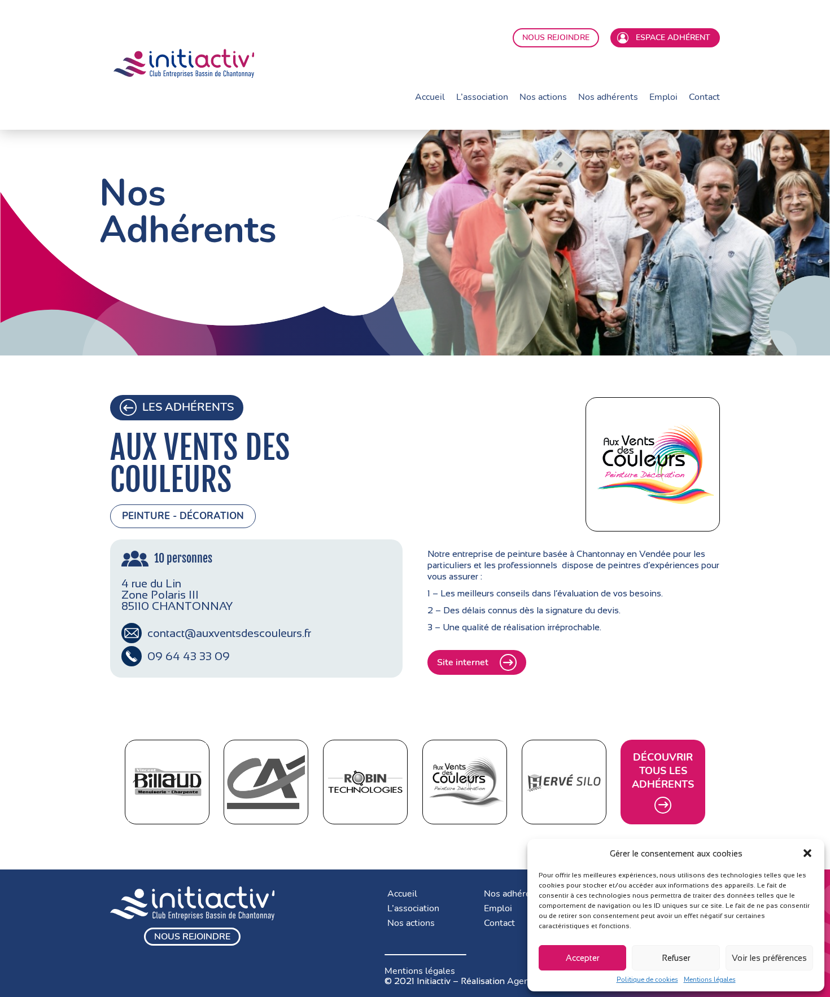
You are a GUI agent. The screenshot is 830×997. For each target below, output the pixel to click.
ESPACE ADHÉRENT (670, 37)
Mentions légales (710, 979)
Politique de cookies (647, 979)
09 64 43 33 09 (188, 656)
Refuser (676, 958)
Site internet (462, 662)
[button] (807, 853)
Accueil (430, 97)
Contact (704, 97)
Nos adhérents (608, 97)
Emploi (663, 97)
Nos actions (543, 97)
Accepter (583, 958)
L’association (482, 97)
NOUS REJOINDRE (555, 37)
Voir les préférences (769, 958)
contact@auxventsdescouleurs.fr (229, 633)
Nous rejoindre (192, 936)
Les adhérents (188, 407)
